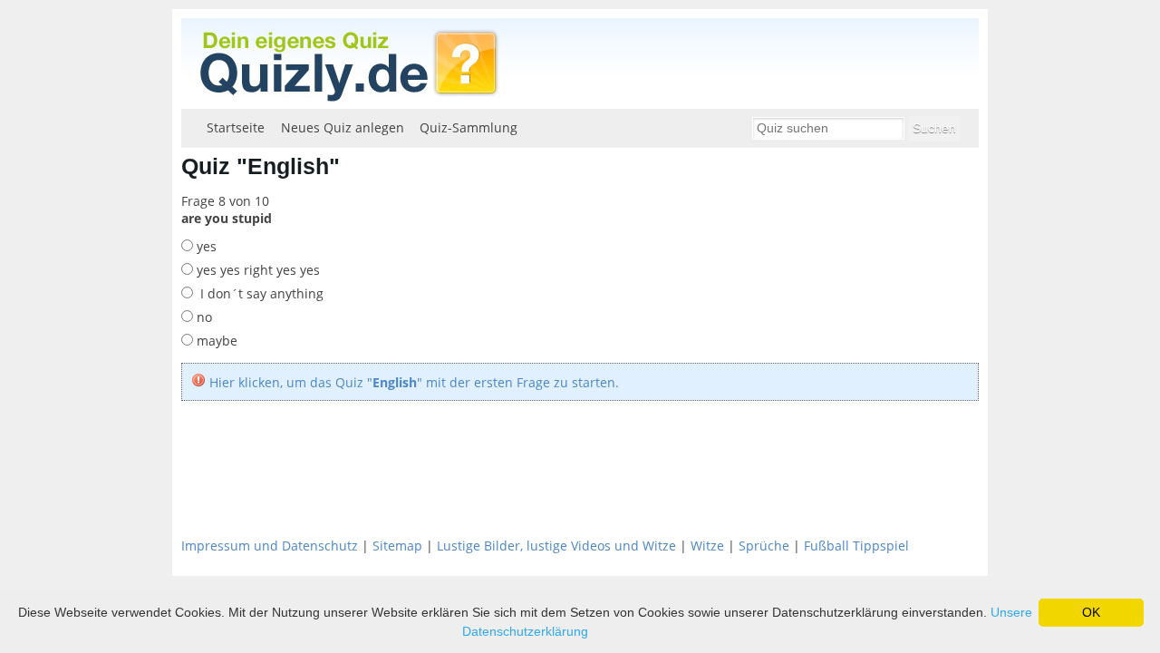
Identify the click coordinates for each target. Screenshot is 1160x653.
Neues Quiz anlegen (342, 127)
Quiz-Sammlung (468, 127)
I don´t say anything (258, 293)
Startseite (236, 127)
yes (205, 246)
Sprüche (764, 545)
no (202, 317)
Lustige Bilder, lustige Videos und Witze (556, 545)
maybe (215, 340)
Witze (707, 545)
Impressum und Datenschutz (269, 545)
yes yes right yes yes (256, 269)
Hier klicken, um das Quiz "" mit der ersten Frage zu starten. (414, 382)
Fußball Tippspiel (856, 545)
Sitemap (397, 545)
